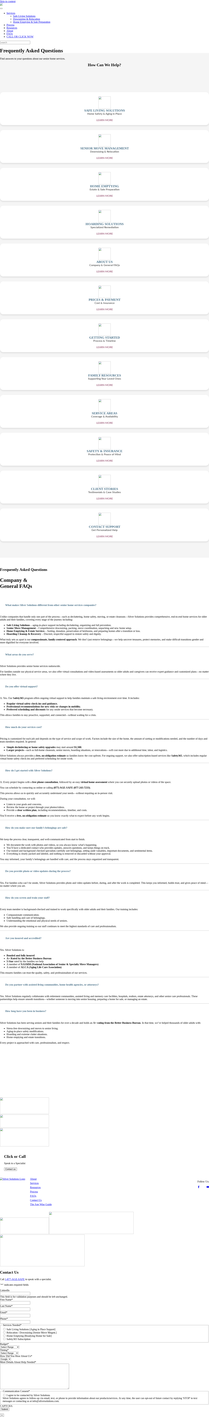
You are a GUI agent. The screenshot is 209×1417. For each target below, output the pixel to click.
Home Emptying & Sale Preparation (31, 22)
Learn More (104, 120)
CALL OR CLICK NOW (20, 36)
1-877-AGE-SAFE (15, 1279)
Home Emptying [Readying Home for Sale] (29, 1335)
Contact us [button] (10, 1169)
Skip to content (8, 1)
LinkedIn (4, 1290)
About (10, 30)
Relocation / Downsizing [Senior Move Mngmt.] (32, 1332)
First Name (6, 1299)
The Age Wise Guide (41, 1204)
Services (11, 13)
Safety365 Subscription (19, 1339)
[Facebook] (198, 1187)
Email (3, 1312)
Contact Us (36, 1200)
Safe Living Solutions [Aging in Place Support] (31, 1329)
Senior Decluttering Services (131, 1208)
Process (10, 24)
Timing (4, 1350)
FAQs (10, 33)
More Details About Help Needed (18, 1362)
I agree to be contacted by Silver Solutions (28, 1395)
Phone (4, 1318)
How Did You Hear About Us (16, 1356)
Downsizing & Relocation (26, 19)
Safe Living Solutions (24, 16)
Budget (4, 1344)
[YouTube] (208, 1187)
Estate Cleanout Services (128, 1204)
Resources (12, 27)
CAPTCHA (6, 1406)
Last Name (6, 1306)
